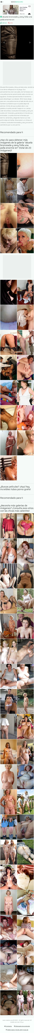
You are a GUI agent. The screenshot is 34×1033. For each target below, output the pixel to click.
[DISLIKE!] (9, 22)
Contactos (9, 1026)
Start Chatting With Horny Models (23, 9)
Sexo (17, 2)
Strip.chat (22, 14)
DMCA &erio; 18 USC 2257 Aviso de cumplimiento (17, 1030)
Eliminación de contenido (22, 1026)
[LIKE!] (1, 22)
